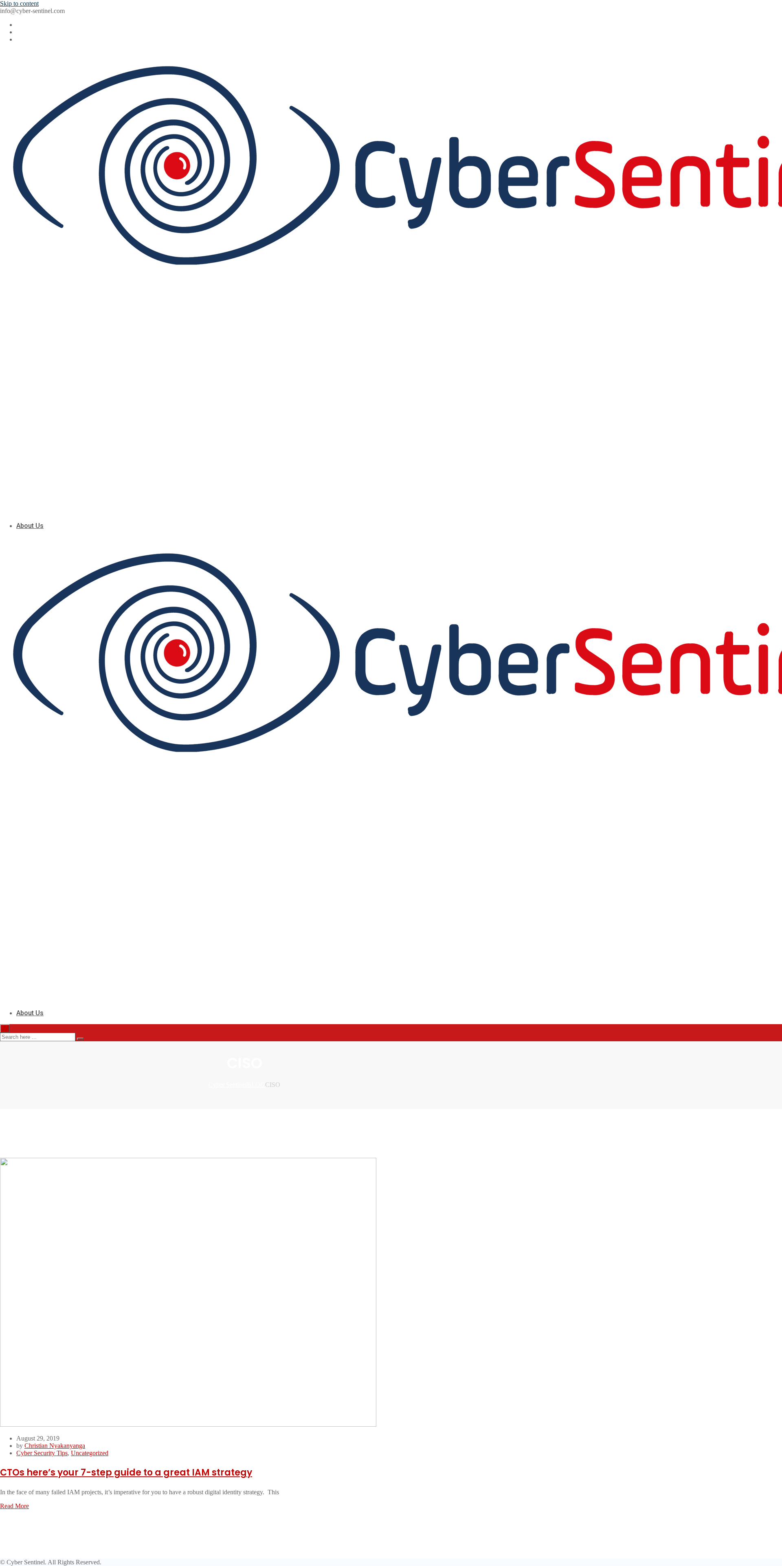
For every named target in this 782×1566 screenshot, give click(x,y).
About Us (30, 526)
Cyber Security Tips (42, 1452)
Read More (14, 1505)
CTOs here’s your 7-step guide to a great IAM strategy (126, 1472)
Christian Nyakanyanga (54, 1445)
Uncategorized (89, 1452)
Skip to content (19, 3)
